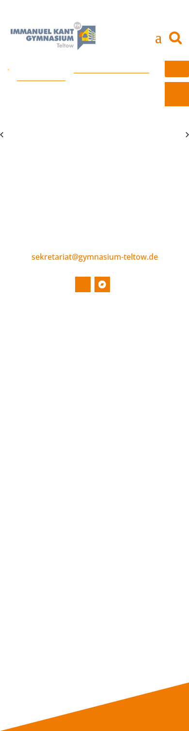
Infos (36, 569)
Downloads (51, 625)
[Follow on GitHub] (83, 284)
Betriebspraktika (60, 595)
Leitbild (44, 462)
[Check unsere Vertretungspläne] (177, 94)
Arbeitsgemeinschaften (71, 536)
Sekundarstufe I (58, 507)
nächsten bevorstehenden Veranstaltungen (83, 73)
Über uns (124, 333)
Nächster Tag (163, 135)
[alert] (94, 69)
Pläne (41, 610)
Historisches (52, 447)
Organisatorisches (63, 551)
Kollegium (129, 359)
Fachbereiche (55, 492)
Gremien (127, 374)
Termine (46, 359)
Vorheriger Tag (28, 135)
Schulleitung (133, 344)
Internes (151, 569)
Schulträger (131, 418)
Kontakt (43, 658)
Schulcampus (54, 477)
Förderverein (134, 389)
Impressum (51, 669)
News (41, 344)
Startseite (46, 333)
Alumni (44, 639)
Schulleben (49, 437)
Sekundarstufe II (59, 521)
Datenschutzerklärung (70, 684)
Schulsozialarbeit (141, 403)
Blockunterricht (58, 580)
